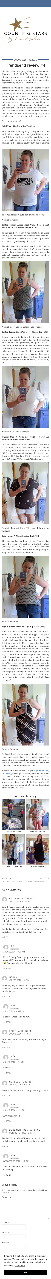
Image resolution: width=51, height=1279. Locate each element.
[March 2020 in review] (13, 814)
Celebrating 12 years (13, 880)
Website (5, 1242)
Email (5, 1232)
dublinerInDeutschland (25, 1130)
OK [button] (25, 1272)
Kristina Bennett (20, 1031)
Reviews (33, 60)
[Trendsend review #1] (37, 849)
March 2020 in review (14, 832)
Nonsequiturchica (21, 1082)
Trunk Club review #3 (14, 866)
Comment (7, 1197)
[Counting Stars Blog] (25, 27)
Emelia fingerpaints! (38, 880)
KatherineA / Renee (21, 898)
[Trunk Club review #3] (13, 849)
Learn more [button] (20, 1266)
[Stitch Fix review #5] (37, 814)
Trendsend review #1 (37, 866)
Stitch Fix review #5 (37, 832)
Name (5, 1222)
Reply (7, 937)
